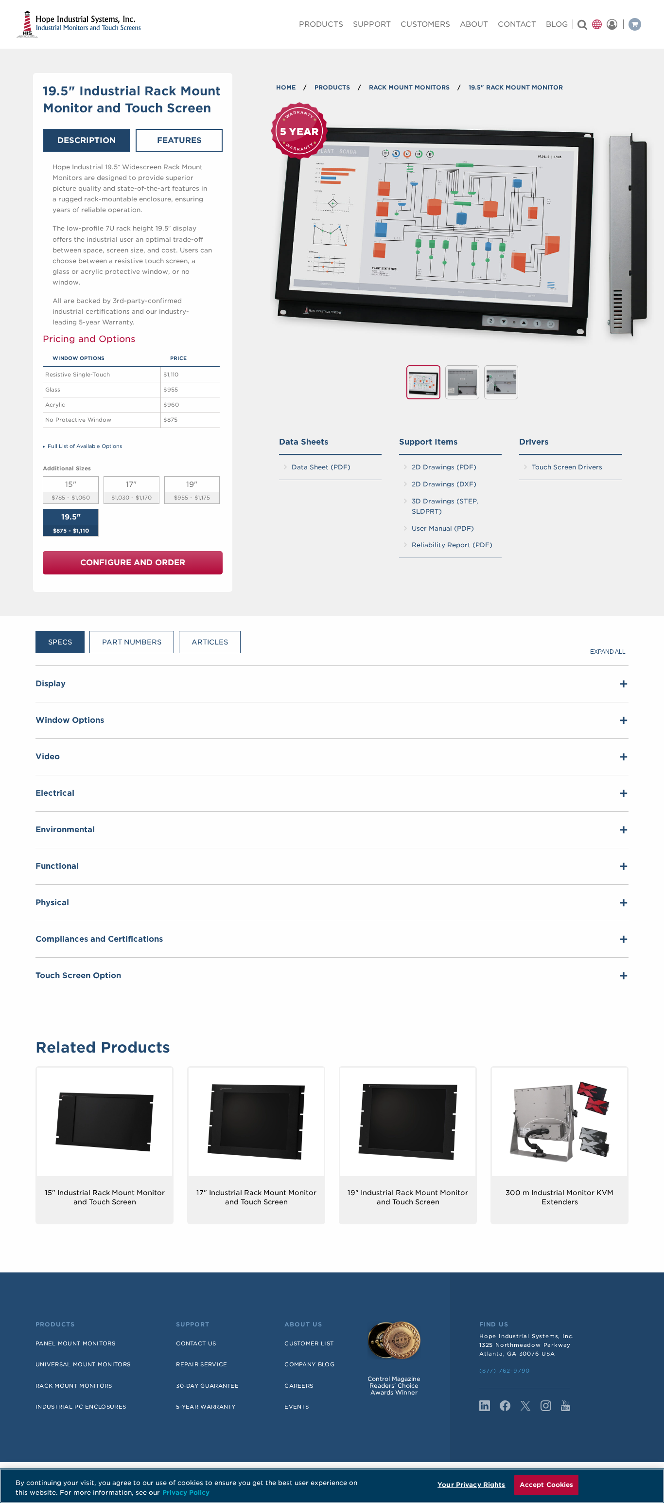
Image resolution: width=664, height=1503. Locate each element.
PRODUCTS (332, 87)
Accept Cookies (547, 1484)
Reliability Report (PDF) (452, 545)
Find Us (493, 1324)
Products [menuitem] (321, 24)
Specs (60, 642)
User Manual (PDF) (443, 528)
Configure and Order (132, 562)
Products (55, 1324)
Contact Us (196, 1343)
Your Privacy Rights (471, 1484)
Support (193, 1324)
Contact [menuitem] (517, 24)
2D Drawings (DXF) (444, 484)
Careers (298, 1385)
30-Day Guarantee (207, 1385)
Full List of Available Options (85, 446)
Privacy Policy (186, 1492)
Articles (210, 642)
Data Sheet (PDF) (321, 467)
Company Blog (309, 1364)
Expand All (608, 651)
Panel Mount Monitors (75, 1343)
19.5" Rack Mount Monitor (516, 87)
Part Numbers (131, 642)
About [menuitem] (474, 24)
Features (179, 140)
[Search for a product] (582, 24)
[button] (597, 24)
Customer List (308, 1343)
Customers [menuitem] (425, 24)
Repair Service (201, 1364)
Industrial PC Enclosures (80, 1406)
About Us (303, 1324)
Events (296, 1406)
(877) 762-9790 (504, 1370)
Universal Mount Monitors (82, 1364)
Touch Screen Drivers (567, 467)
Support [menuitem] (372, 24)
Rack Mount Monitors (409, 87)
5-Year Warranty (206, 1406)
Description (86, 140)
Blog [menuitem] (557, 24)
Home (286, 87)
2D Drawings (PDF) (444, 467)
